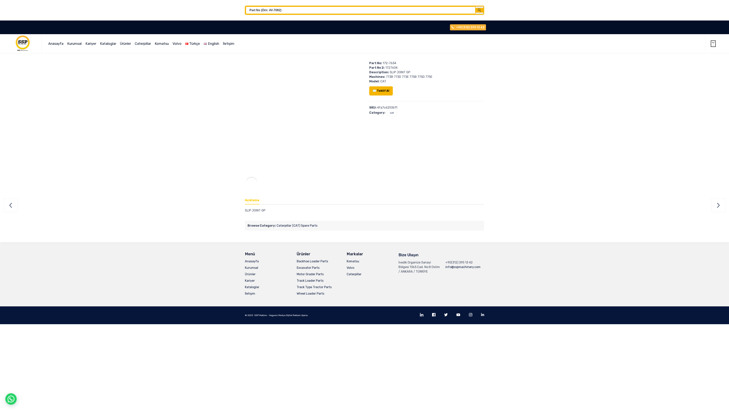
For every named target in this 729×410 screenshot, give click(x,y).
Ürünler (125, 44)
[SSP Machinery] (24, 43)
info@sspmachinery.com (462, 267)
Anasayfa (55, 44)
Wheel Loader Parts (310, 293)
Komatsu (162, 44)
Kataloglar (108, 44)
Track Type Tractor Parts (314, 287)
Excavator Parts (308, 268)
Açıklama (252, 200)
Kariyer (90, 44)
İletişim (228, 44)
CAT (392, 113)
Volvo (177, 44)
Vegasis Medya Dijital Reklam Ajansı (288, 315)
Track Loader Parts (310, 280)
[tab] (254, 200)
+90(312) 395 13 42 (459, 262)
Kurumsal (74, 44)
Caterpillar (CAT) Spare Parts (297, 225)
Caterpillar (143, 44)
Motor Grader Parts (310, 274)
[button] (11, 399)
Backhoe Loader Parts (312, 261)
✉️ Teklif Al (381, 90)
